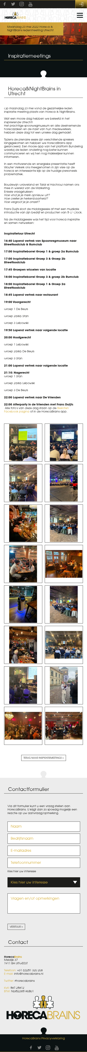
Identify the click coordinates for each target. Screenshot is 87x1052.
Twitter (13, 4)
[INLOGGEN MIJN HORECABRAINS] (81, 4)
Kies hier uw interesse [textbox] (29, 882)
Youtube (30, 4)
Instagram (21, 4)
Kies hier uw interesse (21, 871)
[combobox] (43, 882)
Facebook (4, 4)
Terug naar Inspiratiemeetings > (43, 758)
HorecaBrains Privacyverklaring (43, 1038)
